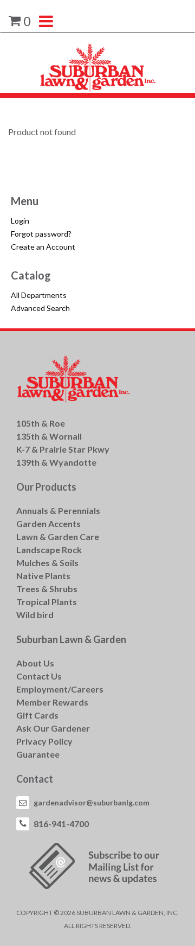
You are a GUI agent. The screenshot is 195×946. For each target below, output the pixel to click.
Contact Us (39, 676)
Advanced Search (40, 308)
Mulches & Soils (47, 562)
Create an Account (43, 246)
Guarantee (38, 754)
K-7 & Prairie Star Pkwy (62, 449)
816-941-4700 (61, 823)
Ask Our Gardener (53, 728)
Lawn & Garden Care (57, 536)
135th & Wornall (49, 436)
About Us (35, 663)
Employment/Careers (59, 689)
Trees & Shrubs (46, 588)
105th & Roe (40, 423)
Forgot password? (41, 233)
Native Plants (43, 575)
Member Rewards (52, 702)
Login (20, 220)
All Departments (39, 295)
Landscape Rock (49, 549)
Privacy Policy (44, 741)
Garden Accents (48, 523)
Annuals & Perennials (58, 510)
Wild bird (35, 614)
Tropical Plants (46, 601)
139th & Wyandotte (56, 462)
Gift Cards (37, 715)
